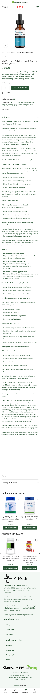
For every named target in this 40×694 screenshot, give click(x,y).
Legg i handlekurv (20, 88)
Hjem (3, 52)
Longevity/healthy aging (9, 105)
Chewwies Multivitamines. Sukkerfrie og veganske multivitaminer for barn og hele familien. (29, 559)
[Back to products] (5, 57)
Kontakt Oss (10, 629)
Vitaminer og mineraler (25, 52)
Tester (8, 659)
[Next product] (7, 57)
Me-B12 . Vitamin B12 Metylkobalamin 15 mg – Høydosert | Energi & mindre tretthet (10, 518)
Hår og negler (10, 655)
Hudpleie (9, 645)
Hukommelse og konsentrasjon (25, 102)
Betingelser (9, 625)
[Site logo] (20, 7)
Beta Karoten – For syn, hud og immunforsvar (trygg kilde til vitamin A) (10, 558)
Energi (12, 102)
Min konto (9, 634)
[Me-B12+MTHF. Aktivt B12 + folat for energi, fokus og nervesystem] (29, 505)
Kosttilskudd (11, 52)
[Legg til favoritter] (16, 499)
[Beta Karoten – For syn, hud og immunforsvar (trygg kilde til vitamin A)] (10, 546)
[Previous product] (3, 57)
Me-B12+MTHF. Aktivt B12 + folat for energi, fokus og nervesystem (29, 518)
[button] (10, 528)
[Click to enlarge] (5, 45)
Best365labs (5, 109)
